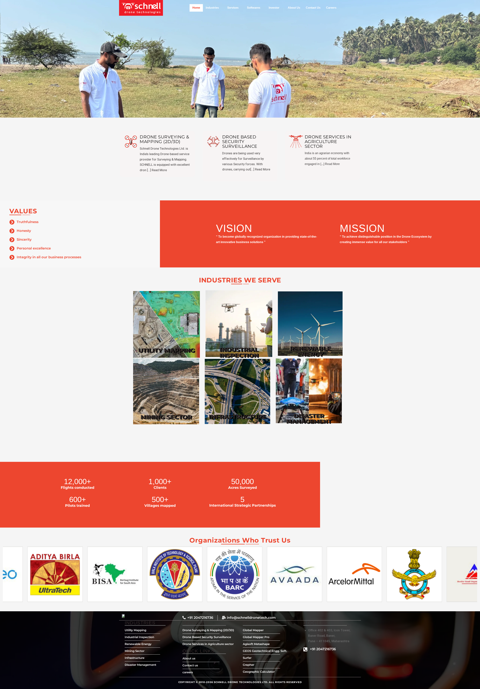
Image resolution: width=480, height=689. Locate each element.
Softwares (253, 7)
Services (232, 7)
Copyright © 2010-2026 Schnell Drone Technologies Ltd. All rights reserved (240, 682)
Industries (212, 7)
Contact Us (313, 7)
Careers (331, 7)
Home (196, 7)
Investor (274, 7)
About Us (294, 7)
